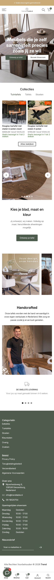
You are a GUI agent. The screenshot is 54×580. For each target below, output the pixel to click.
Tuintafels (6, 428)
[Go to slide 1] (22, 196)
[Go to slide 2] (24, 196)
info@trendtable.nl (14, 495)
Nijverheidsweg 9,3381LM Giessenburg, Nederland (15, 487)
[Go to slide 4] (29, 196)
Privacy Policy (8, 459)
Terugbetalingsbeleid (12, 464)
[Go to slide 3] (27, 196)
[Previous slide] (6, 175)
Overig (5, 442)
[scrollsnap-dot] (22, 403)
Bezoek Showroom (38, 57)
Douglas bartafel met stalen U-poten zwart (12, 127)
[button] (4, 102)
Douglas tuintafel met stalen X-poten (37, 127)
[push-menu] (4, 10)
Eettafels (6, 424)
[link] (27, 48)
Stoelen (5, 433)
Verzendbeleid (9, 468)
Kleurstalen (7, 438)
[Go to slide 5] (32, 196)
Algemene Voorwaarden (13, 473)
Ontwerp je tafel (27, 238)
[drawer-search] (43, 9)
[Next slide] (48, 175)
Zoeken (5, 447)
